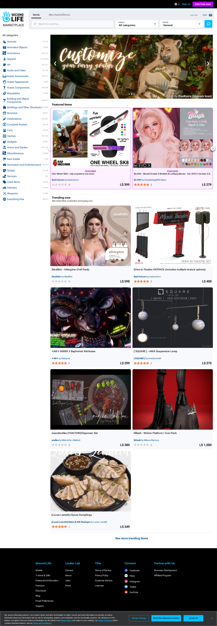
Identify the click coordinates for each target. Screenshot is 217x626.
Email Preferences (44, 601)
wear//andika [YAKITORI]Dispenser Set (75, 433)
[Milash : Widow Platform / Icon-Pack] (172, 399)
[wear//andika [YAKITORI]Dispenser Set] (90, 399)
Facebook (134, 570)
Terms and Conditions (42, 623)
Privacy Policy (101, 575)
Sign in (186, 4)
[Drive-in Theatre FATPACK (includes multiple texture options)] (172, 236)
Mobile (39, 570)
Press (68, 585)
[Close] (211, 618)
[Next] (213, 148)
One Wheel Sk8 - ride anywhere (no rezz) (73, 173)
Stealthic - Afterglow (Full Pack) (70, 269)
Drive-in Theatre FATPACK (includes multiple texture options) (170, 269)
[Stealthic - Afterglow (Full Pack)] (90, 236)
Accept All (193, 618)
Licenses (99, 585)
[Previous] (50, 148)
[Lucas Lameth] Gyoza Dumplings (72, 514)
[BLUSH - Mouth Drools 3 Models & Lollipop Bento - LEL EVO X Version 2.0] (173, 138)
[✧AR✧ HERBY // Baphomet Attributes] (90, 317)
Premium (40, 585)
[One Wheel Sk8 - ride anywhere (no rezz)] (91, 138)
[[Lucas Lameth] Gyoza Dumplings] (90, 481)
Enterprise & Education (47, 580)
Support (40, 606)
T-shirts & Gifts (43, 575)
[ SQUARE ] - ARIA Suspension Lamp (155, 351)
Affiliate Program (162, 575)
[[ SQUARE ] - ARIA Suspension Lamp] (172, 317)
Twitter (132, 587)
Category (121, 22)
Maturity (165, 22)
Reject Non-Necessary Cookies (166, 618)
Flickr (132, 576)
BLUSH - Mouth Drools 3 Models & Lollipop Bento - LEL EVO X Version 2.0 (172, 173)
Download (41, 590)
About (68, 575)
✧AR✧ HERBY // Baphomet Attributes (73, 351)
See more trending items (131, 538)
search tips (194, 15)
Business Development (165, 570)
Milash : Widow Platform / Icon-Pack (155, 433)
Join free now (203, 4)
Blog (38, 595)
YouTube (133, 592)
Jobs (67, 580)
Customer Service (103, 580)
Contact (69, 570)
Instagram (134, 581)
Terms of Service (103, 570)
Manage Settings (139, 618)
